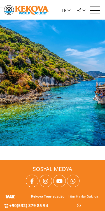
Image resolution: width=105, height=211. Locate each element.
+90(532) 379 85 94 (28, 205)
